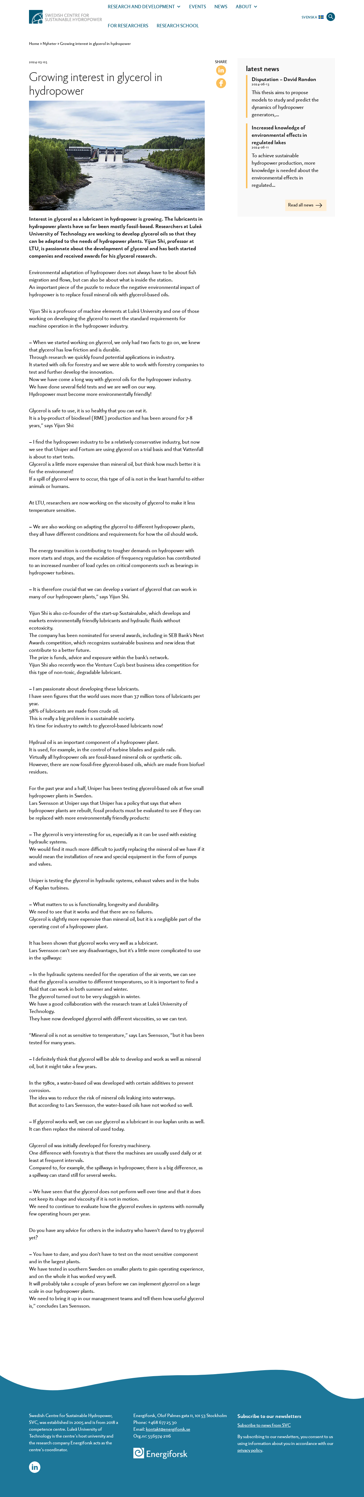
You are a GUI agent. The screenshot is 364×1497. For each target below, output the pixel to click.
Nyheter (50, 43)
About (244, 6)
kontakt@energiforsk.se (168, 1429)
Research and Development (141, 6)
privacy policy (249, 1450)
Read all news (301, 205)
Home (34, 43)
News (220, 6)
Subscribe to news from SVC (264, 1425)
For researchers (128, 25)
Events (197, 6)
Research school (178, 25)
